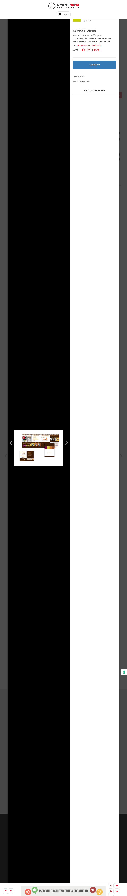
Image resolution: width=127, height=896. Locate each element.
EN (11, 891)
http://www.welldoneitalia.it (89, 45)
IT (5, 891)
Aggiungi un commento (94, 90)
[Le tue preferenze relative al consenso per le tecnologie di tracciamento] (124, 672)
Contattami (94, 64)
